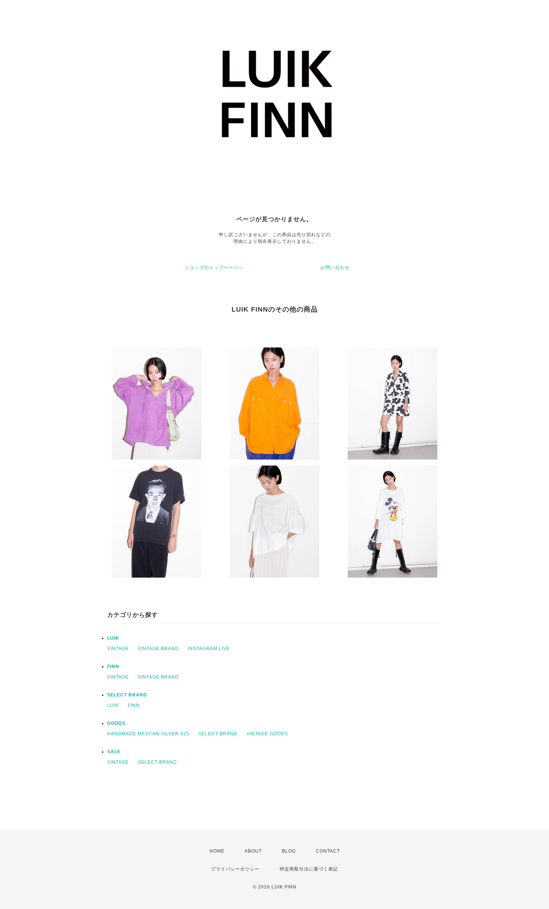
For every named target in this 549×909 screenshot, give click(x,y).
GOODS (116, 723)
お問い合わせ (335, 267)
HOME (217, 851)
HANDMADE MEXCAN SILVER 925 (148, 733)
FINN (113, 666)
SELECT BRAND (127, 695)
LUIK (113, 638)
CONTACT (328, 851)
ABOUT (253, 851)
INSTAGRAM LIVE (209, 648)
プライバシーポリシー (235, 869)
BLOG (289, 851)
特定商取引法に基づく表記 (309, 869)
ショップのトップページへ (214, 267)
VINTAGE (118, 648)
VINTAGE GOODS (267, 733)
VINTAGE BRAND (158, 648)
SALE (114, 751)
